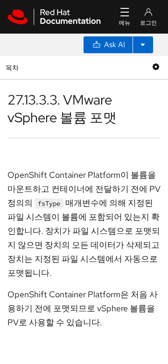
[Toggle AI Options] (143, 44)
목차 (13, 67)
